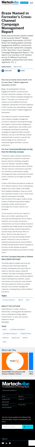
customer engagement (17, 329)
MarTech (6, 338)
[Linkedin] (7, 443)
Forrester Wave (25, 333)
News (27, 300)
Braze (3, 89)
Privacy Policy (22, 405)
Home (3, 396)
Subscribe (24, 2)
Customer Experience (9, 300)
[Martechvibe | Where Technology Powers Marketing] (10, 3)
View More (5, 322)
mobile (25, 338)
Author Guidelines (7, 407)
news (4, 342)
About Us (20, 396)
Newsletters (5, 405)
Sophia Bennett (6, 67)
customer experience (10, 333)
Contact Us (21, 399)
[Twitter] (4, 443)
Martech (20, 300)
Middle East (16, 338)
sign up (29, 427)
